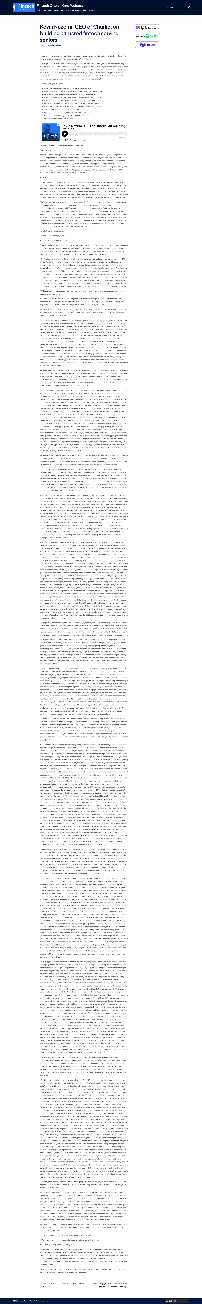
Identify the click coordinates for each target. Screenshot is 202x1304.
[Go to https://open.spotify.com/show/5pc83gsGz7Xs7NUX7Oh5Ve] (148, 34)
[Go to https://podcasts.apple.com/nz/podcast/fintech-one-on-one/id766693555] (148, 26)
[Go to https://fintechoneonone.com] (56, 7)
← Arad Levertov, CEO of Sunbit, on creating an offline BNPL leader (62, 1285)
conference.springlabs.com (76, 173)
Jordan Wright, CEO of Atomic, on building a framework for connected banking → (110, 1285)
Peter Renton (55, 46)
